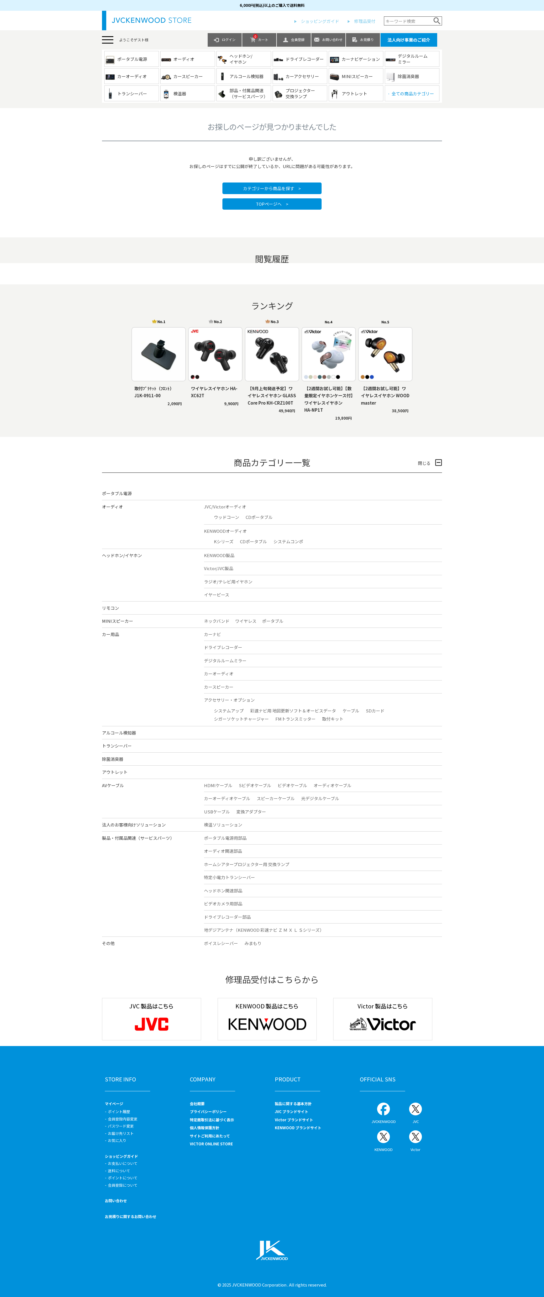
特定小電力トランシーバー (229, 877)
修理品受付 (364, 21)
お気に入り (117, 1140)
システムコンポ (288, 541)
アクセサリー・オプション (229, 700)
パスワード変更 (121, 1126)
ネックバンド (217, 621)
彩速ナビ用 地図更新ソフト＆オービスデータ (293, 711)
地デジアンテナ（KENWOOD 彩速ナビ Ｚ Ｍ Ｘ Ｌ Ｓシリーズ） (264, 930)
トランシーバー (117, 746)
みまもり (253, 943)
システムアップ (229, 711)
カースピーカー (218, 687)
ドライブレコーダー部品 (227, 917)
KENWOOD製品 (219, 555)
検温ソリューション (223, 825)
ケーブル (351, 711)
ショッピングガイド (320, 21)
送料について (119, 1170)
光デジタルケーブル (320, 798)
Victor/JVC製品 (218, 568)
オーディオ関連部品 (223, 851)
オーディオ (112, 507)
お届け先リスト (121, 1133)
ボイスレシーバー (221, 943)
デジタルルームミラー (225, 660)
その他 (108, 943)
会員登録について (122, 1185)
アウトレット (115, 772)
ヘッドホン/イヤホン (122, 555)
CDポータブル (259, 517)
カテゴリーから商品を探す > (272, 188)
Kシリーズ (223, 541)
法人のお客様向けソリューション (134, 825)
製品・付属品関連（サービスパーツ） (138, 838)
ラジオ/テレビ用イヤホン (228, 582)
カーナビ (212, 634)
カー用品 (110, 634)
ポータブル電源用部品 (225, 838)
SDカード (375, 711)
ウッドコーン (226, 517)
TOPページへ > (272, 204)
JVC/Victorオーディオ (225, 507)
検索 (437, 21)
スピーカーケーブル (276, 798)
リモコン (110, 608)
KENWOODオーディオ (225, 531)
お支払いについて (122, 1163)
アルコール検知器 (119, 733)
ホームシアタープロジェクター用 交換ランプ (246, 864)
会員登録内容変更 (122, 1119)
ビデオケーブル (292, 785)
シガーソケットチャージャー (241, 719)
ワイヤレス (245, 621)
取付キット (332, 719)
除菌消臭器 (112, 759)
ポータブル (272, 621)
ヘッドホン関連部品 (223, 891)
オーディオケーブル (332, 785)
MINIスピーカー (117, 621)
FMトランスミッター (295, 719)
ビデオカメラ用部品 (223, 904)
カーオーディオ (218, 674)
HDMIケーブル (218, 785)
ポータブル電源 (117, 493)
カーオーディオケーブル (227, 798)
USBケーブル (217, 812)
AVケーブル (113, 785)
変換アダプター (251, 812)
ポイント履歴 (119, 1111)
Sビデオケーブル (255, 785)
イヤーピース (216, 595)
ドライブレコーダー (223, 647)
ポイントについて (122, 1177)
